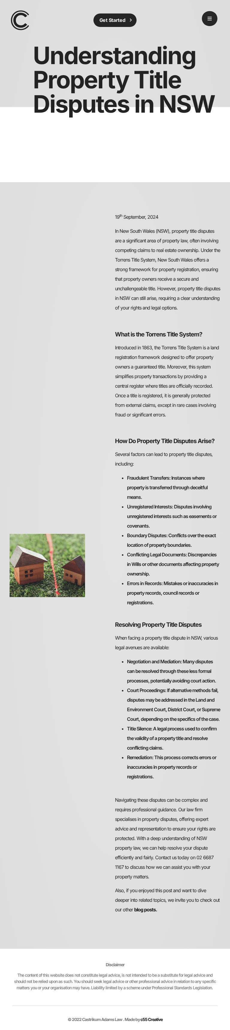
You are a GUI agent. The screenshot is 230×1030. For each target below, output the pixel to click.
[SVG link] (20, 20)
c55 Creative (151, 1019)
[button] (209, 18)
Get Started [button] (112, 20)
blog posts (145, 910)
